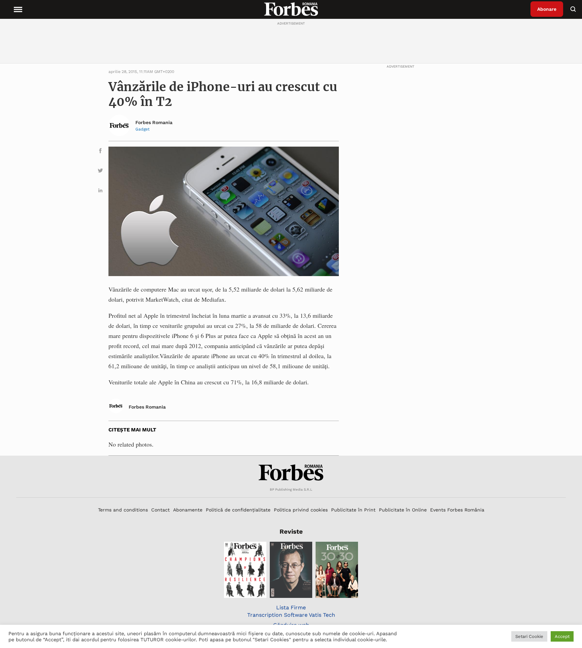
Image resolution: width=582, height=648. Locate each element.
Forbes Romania (153, 122)
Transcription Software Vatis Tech (291, 615)
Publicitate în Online (403, 509)
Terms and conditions (123, 509)
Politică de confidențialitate (238, 509)
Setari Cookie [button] (529, 636)
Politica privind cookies (301, 509)
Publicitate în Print (353, 509)
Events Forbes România (457, 509)
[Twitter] (100, 171)
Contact (160, 509)
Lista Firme (291, 607)
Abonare (546, 9)
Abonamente (187, 509)
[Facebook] (100, 152)
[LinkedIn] (100, 191)
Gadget (142, 129)
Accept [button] (562, 636)
